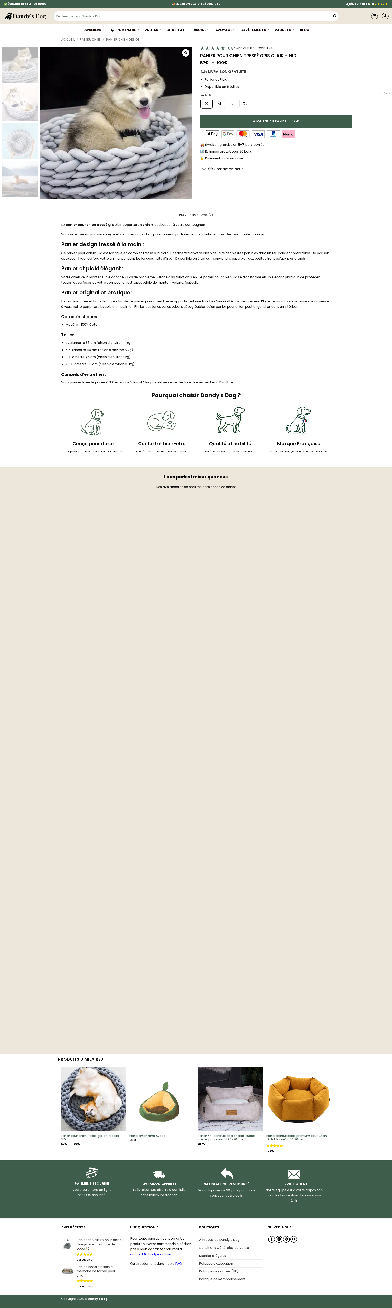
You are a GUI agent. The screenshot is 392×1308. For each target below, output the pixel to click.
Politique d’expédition (216, 1263)
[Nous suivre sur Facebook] (271, 1239)
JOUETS (284, 30)
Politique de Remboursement (222, 1279)
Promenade (125, 30)
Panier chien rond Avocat (148, 1136)
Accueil (68, 39)
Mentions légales (212, 1255)
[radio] (206, 104)
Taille (203, 95)
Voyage (225, 30)
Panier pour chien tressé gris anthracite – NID (91, 1137)
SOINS (201, 30)
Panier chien (90, 39)
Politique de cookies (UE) (218, 1271)
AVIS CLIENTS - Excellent (250, 48)
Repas (152, 30)
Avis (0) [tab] (207, 215)
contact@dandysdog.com (151, 1254)
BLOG (304, 30)
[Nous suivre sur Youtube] (293, 1239)
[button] (385, 16)
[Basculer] (204, 169)
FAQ (178, 1263)
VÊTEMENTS (255, 30)
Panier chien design (123, 39)
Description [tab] (188, 215)
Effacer (385, 92)
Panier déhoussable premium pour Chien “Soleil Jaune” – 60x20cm (296, 1137)
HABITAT (177, 30)
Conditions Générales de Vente (224, 1247)
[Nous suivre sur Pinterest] (286, 1239)
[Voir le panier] (374, 16)
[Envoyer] (334, 16)
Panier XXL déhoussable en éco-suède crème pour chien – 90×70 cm (226, 1137)
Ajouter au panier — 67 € (276, 121)
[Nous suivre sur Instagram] (279, 1239)
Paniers (94, 30)
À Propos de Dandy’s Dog (219, 1239)
